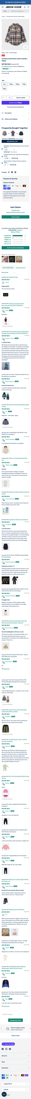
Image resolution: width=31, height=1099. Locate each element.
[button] (28, 7)
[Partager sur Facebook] (12, 172)
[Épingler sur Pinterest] (15, 172)
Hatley (3, 52)
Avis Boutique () (20, 267)
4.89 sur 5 (19, 230)
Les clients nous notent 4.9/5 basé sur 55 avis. (15, 228)
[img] (15, 230)
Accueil (3, 16)
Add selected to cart (12, 141)
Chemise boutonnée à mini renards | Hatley (15, 16)
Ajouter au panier (20, 97)
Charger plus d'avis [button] (15, 1020)
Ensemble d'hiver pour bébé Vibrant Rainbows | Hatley (16, 155)
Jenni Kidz (7, 1095)
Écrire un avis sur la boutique (15, 247)
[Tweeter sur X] (8, 172)
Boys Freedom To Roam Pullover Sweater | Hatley (15, 161)
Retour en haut (15, 1035)
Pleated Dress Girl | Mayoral (16, 909)
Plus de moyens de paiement (15, 107)
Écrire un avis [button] (15, 217)
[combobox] (15, 11)
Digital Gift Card (13, 277)
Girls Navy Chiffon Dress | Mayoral (18, 519)
